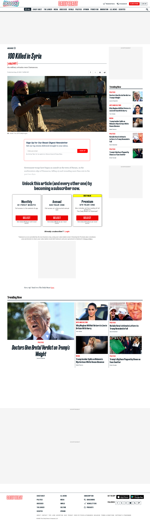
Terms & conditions (107, 515)
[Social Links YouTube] (130, 503)
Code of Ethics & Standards (83, 515)
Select (27, 218)
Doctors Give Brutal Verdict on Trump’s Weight (41, 350)
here (52, 287)
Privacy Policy (58, 154)
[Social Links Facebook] (117, 503)
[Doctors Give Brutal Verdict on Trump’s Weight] (138, 101)
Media (56, 9)
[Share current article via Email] (100, 72)
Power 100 (94, 9)
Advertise (59, 515)
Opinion (86, 9)
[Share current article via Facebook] (90, 72)
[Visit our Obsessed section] (18, 3)
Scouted (122, 9)
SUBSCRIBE (134, 4)
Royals (71, 9)
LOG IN (143, 4)
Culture (63, 507)
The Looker (48, 9)
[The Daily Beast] (68, 3)
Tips (49, 515)
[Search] (147, 9)
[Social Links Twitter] (121, 503)
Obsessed (63, 9)
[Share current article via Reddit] (105, 72)
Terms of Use (49, 154)
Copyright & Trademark (123, 515)
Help (65, 515)
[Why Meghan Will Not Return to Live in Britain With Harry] (138, 114)
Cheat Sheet (37, 9)
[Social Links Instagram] (126, 503)
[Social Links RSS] (135, 503)
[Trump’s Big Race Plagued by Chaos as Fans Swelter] (138, 158)
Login (67, 231)
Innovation (104, 9)
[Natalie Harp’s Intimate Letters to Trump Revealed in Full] (138, 142)
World (62, 503)
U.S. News (113, 9)
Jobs (53, 515)
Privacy (70, 515)
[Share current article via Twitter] (95, 72)
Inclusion (97, 515)
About (39, 515)
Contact (45, 515)
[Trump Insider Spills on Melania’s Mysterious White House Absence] (138, 127)
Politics (78, 9)
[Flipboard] (139, 503)
